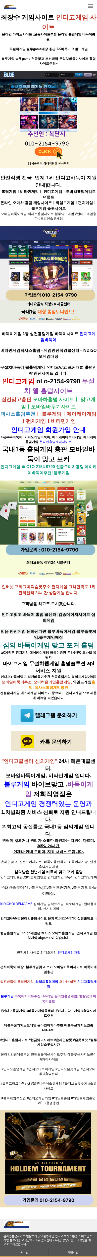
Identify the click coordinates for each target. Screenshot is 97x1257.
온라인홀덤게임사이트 (55, 442)
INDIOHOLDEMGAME (16, 904)
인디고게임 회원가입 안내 (48, 429)
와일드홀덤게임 (47, 981)
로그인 (24, 1252)
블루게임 (17, 784)
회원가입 (72, 1252)
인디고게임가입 (69, 952)
